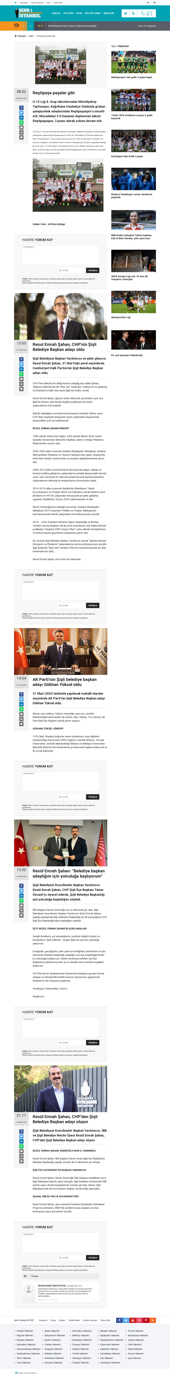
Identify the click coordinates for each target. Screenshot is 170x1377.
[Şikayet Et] (95, 1299)
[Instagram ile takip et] (139, 1320)
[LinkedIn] (21, 117)
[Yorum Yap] (21, 137)
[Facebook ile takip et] (119, 1320)
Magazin (109, 13)
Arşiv (49, 3)
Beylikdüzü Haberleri (82, 1340)
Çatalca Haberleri (136, 1340)
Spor (79, 13)
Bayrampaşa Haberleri (138, 1335)
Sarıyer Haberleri (136, 1353)
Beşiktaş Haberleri (25, 1340)
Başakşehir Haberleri (109, 1335)
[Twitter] (21, 113)
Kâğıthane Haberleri (109, 1349)
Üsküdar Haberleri (80, 1362)
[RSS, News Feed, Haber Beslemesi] (152, 1320)
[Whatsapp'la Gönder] (21, 122)
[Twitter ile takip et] (126, 1320)
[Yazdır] (21, 132)
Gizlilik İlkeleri (74, 1320)
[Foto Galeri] (154, 2)
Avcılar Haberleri (135, 1331)
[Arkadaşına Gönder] (21, 127)
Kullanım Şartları (90, 1320)
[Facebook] (21, 108)
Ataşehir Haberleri (108, 1331)
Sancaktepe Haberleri (110, 1353)
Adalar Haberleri (52, 1331)
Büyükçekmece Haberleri (111, 1340)
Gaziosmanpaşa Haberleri (29, 1349)
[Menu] (125, 13)
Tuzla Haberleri (24, 1362)
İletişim (62, 1320)
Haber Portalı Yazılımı (28, 1373)
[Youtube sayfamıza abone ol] (132, 1320)
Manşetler (24, 3)
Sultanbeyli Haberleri (54, 1358)
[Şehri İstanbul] (28, 13)
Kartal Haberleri (135, 1349)
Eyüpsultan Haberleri (109, 1344)
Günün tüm (147, 26)
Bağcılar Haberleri (25, 1335)
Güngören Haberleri (53, 1349)
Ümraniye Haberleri (53, 1362)
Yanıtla (42, 1300)
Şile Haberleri (106, 1358)
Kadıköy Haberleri (80, 1349)
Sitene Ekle (58, 3)
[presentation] (23, 26)
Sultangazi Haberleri (81, 1358)
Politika (68, 13)
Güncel (56, 13)
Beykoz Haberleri (53, 1340)
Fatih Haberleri (135, 1344)
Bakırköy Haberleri (80, 1335)
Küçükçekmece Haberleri (28, 1353)
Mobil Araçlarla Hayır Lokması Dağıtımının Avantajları (72, 26)
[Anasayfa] (15, 3)
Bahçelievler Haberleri (55, 1335)
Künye (53, 1320)
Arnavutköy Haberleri (82, 1331)
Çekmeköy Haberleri (26, 1344)
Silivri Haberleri (24, 1358)
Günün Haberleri (37, 3)
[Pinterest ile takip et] (146, 1320)
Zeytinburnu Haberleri (110, 1362)
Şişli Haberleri (134, 1358)
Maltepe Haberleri (53, 1353)
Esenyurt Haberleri (81, 1344)
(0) (50, 1300)
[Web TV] (148, 2)
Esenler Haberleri (53, 1344)
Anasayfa (43, 1320)
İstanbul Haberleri (25, 1331)
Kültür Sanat (93, 13)
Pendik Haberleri (80, 1353)
